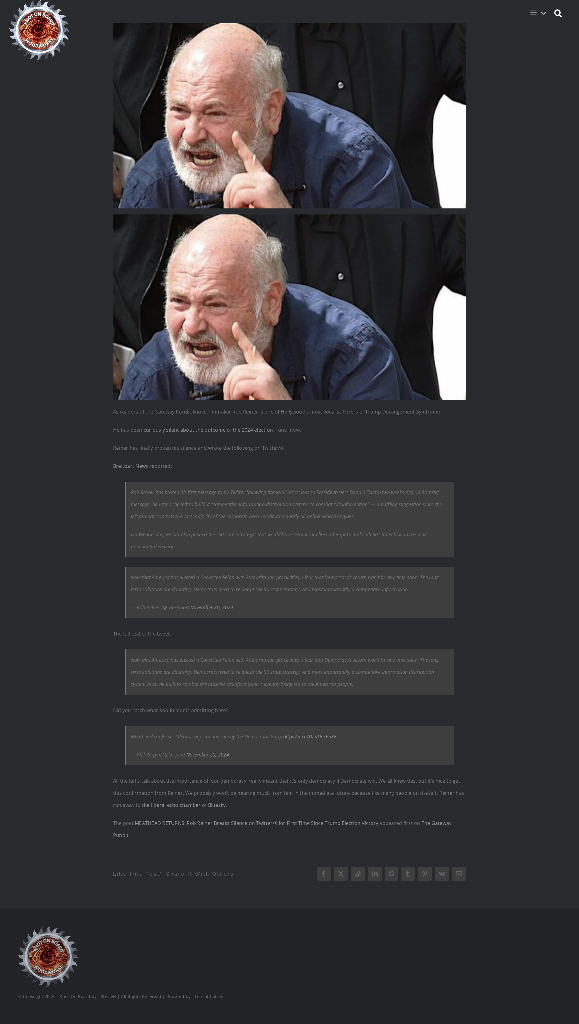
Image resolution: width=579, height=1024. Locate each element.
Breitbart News (130, 466)
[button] (558, 12)
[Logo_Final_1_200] (48, 929)
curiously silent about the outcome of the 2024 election (208, 429)
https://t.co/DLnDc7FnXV (310, 736)
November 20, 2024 (211, 607)
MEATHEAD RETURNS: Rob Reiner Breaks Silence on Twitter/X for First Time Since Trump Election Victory (256, 823)
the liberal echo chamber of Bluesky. (184, 805)
